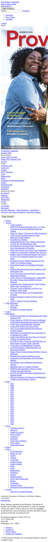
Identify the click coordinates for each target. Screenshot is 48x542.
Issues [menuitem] (3, 25)
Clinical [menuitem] (4, 170)
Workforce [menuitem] (5, 189)
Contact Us (10, 530)
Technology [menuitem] (5, 187)
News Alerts (10, 17)
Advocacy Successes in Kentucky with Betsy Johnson (21, 212)
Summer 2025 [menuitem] (15, 159)
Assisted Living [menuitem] (6, 166)
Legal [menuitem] (3, 174)
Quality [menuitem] (3, 183)
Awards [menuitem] (4, 204)
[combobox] (11, 11)
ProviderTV (5, 193)
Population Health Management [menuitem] (12, 180)
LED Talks (5, 197)
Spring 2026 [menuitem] (5, 157)
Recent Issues (6, 155)
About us (9, 527)
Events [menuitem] (3, 202)
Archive (4, 161)
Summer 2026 (6, 153)
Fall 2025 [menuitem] (13, 157)
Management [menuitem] (5, 176)
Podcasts (4, 195)
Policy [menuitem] (3, 178)
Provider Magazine (8, 210)
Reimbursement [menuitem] (6, 185)
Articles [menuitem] (4, 23)
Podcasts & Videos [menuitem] (8, 191)
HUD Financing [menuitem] (7, 172)
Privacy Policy (11, 532)
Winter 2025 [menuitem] (5, 159)
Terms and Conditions (14, 534)
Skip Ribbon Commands (10, 2)
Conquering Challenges (9, 151)
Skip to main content (8, 4)
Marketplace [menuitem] (5, 200)
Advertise (9, 19)
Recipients (5, 208)
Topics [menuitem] (3, 164)
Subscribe (9, 15)
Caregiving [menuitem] (5, 168)
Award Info (5, 206)
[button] (25, 11)
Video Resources (22, 210)
